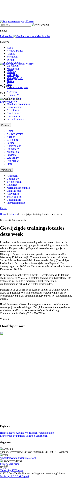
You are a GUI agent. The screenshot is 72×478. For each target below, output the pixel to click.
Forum (10, 59)
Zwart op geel (14, 113)
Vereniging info (46, 432)
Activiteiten (13, 110)
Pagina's (5, 125)
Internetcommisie (16, 119)
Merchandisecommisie (18, 104)
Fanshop (11, 71)
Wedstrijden (13, 74)
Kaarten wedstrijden (17, 87)
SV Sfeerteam (14, 98)
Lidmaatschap (14, 107)
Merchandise (43, 36)
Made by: (5, 476)
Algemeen (12, 92)
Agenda (11, 53)
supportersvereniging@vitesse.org (18, 457)
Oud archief (13, 77)
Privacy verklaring (9, 463)
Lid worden (6, 101)
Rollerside (12, 101)
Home (10, 47)
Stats (9, 84)
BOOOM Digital (19, 476)
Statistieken (41, 435)
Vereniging (12, 56)
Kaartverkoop (14, 62)
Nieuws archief (15, 50)
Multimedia (13, 68)
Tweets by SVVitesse (11, 470)
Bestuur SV (13, 95)
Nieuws (13, 214)
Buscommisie (14, 116)
